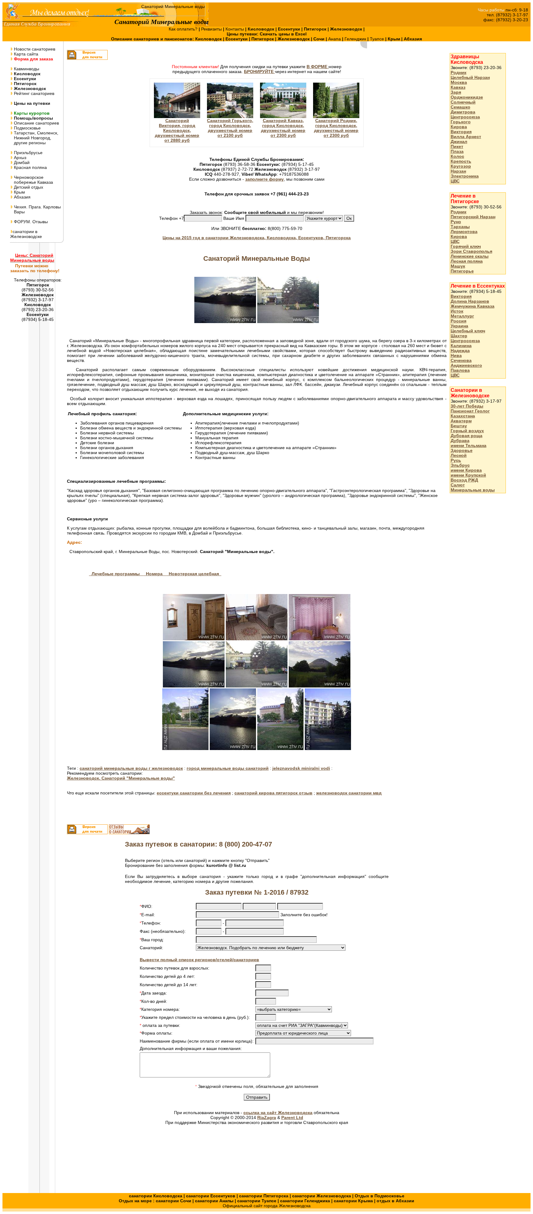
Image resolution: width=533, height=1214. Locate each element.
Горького (461, 121)
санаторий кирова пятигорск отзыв (273, 792)
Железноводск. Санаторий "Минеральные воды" (121, 778)
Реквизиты (212, 29)
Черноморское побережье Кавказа (31, 180)
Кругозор (461, 166)
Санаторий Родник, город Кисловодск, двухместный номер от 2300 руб (336, 128)
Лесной (459, 455)
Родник (458, 72)
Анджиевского (466, 365)
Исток (457, 311)
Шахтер (459, 335)
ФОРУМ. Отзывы (30, 221)
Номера (154, 573)
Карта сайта (25, 53)
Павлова (460, 370)
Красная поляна (30, 167)
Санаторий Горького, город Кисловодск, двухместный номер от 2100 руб (230, 128)
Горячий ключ (466, 246)
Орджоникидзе (467, 97)
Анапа (335, 38)
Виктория (461, 131)
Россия (458, 320)
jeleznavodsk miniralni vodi (301, 768)
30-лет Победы (467, 406)
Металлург (462, 316)
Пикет (457, 146)
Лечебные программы (116, 573)
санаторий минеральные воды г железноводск (131, 768)
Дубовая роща (466, 435)
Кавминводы (26, 68)
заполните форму (264, 179)
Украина (459, 325)
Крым (19, 192)
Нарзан (458, 171)
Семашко (460, 107)
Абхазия (22, 197)
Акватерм (461, 420)
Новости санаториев (34, 49)
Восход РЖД (464, 480)
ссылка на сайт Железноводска (277, 1112)
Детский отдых (28, 187)
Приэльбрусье (28, 152)
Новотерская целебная (193, 573)
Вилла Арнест (466, 136)
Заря (456, 92)
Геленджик (356, 38)
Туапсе (377, 38)
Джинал (459, 141)
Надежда (460, 350)
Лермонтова (464, 231)
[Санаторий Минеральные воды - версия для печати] (87, 58)
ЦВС (455, 180)
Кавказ (458, 87)
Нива (456, 355)
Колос (457, 156)
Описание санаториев (36, 123)
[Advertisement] (474, 595)
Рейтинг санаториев (33, 93)
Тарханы (460, 226)
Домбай (21, 162)
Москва (459, 82)
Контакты (235, 29)
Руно (456, 221)
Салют (458, 484)
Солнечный (463, 102)
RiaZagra (266, 1117)
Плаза (457, 151)
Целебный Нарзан (470, 77)
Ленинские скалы (470, 256)
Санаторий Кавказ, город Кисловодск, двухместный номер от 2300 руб (283, 128)
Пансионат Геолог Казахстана (470, 413)
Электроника (465, 176)
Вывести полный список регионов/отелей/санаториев (199, 959)
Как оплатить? (184, 29)
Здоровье (462, 450)
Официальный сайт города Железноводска (267, 1205)
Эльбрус (460, 465)
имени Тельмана (468, 445)
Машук (458, 266)
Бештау (459, 425)
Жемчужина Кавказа (472, 306)
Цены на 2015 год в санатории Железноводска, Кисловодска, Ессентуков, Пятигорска (257, 237)
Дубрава (460, 440)
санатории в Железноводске (26, 234)
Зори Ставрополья (471, 251)
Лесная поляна (467, 261)
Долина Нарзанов (470, 301)
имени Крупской (468, 475)
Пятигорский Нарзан (473, 216)
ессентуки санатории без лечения (194, 792)
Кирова (459, 126)
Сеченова (461, 360)
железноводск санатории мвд (349, 792)
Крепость (461, 161)
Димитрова (463, 111)
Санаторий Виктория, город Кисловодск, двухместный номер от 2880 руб (177, 130)
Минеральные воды (473, 489)
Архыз (19, 157)
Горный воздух (467, 430)
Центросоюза (465, 116)
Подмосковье (27, 127)
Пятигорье (462, 271)
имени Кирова (466, 470)
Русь (456, 460)
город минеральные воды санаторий (228, 768)
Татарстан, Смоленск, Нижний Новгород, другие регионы (34, 137)
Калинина (461, 345)
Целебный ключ (468, 330)
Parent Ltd (292, 1117)
